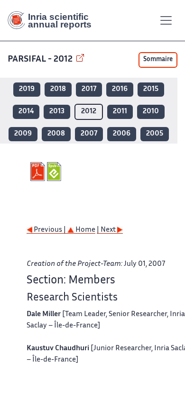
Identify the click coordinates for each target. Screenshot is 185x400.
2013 (57, 112)
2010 (151, 112)
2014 (26, 112)
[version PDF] (38, 171)
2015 (150, 89)
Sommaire (158, 60)
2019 (27, 89)
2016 (120, 89)
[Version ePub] (55, 171)
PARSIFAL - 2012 (41, 59)
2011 (120, 112)
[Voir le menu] (166, 20)
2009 (23, 134)
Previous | (49, 230)
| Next (107, 230)
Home (84, 230)
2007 (89, 134)
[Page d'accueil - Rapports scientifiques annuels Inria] (53, 20)
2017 (89, 89)
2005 (154, 134)
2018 (58, 89)
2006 (121, 134)
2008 (56, 134)
